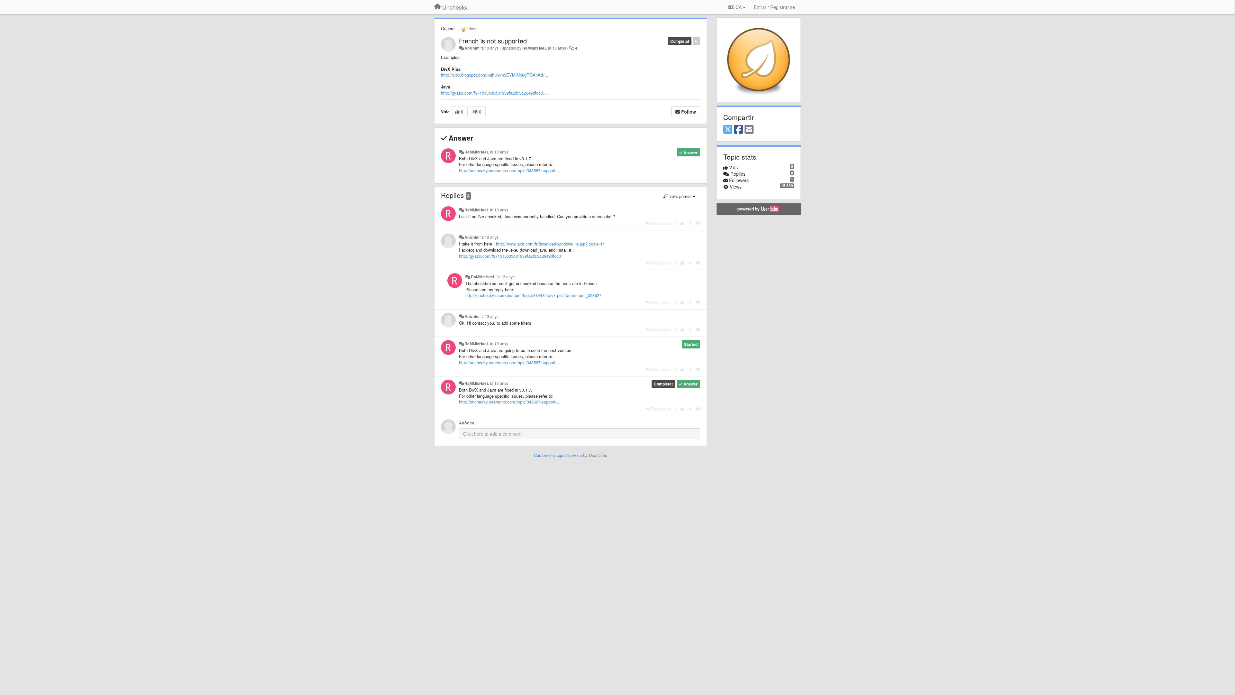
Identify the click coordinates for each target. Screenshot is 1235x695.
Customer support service (558, 455)
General (448, 28)
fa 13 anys (499, 152)
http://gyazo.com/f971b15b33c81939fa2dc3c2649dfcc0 (510, 256)
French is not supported (493, 40)
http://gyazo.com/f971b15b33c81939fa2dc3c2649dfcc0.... (494, 93)
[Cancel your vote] (690, 223)
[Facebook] (738, 129)
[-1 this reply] (698, 223)
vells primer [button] (680, 196)
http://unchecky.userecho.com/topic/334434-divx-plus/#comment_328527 (533, 295)
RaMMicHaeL (534, 48)
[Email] (749, 129)
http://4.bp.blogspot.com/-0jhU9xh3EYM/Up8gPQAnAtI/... (494, 75)
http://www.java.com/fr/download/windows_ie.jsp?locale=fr (550, 244)
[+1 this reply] (682, 223)
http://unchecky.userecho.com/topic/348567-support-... (510, 170)
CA (738, 7)
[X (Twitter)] (727, 129)
